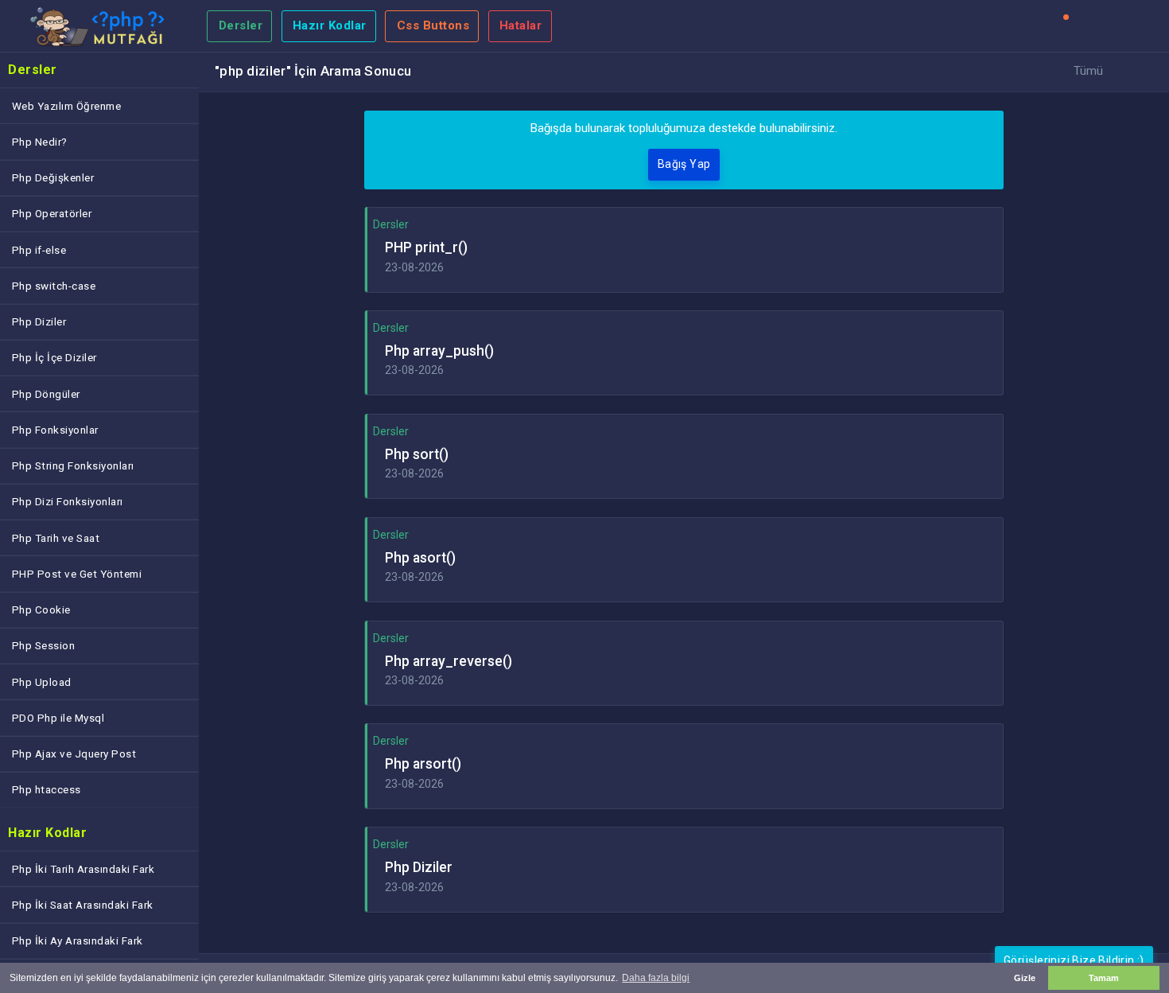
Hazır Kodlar (330, 25)
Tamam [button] (1104, 978)
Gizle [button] (1024, 978)
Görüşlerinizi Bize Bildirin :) (1074, 960)
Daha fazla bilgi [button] (655, 977)
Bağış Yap (684, 164)
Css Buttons (433, 25)
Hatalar (520, 25)
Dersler (241, 25)
